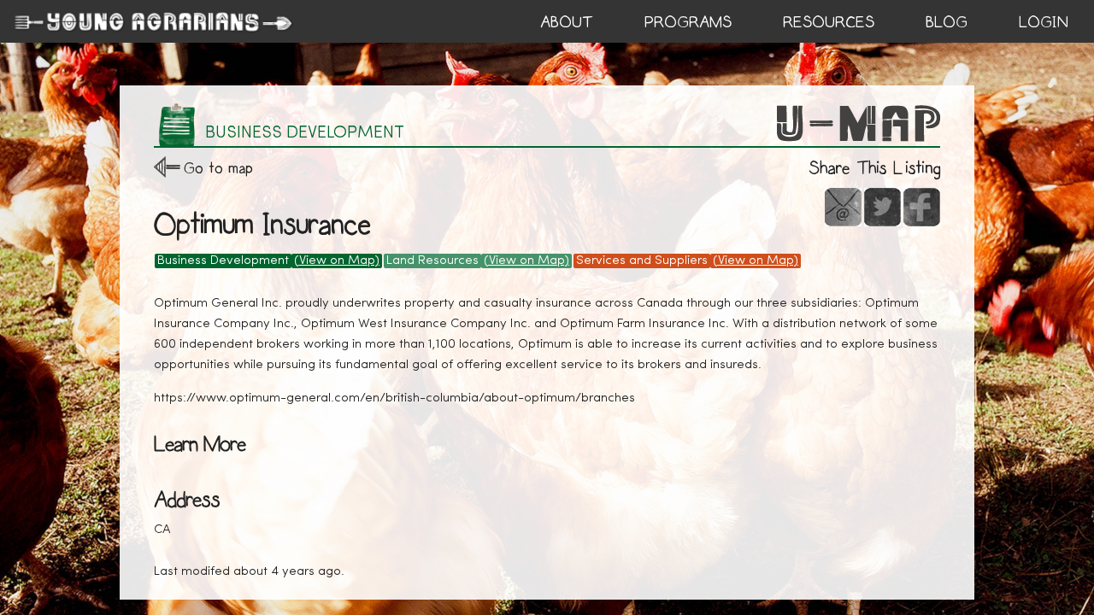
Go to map (218, 168)
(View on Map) (336, 261)
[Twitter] (882, 207)
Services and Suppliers (642, 261)
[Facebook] (921, 207)
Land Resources (432, 261)
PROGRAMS (688, 22)
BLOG (947, 22)
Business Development (223, 261)
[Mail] (843, 207)
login (1043, 22)
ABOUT (566, 22)
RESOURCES (828, 22)
